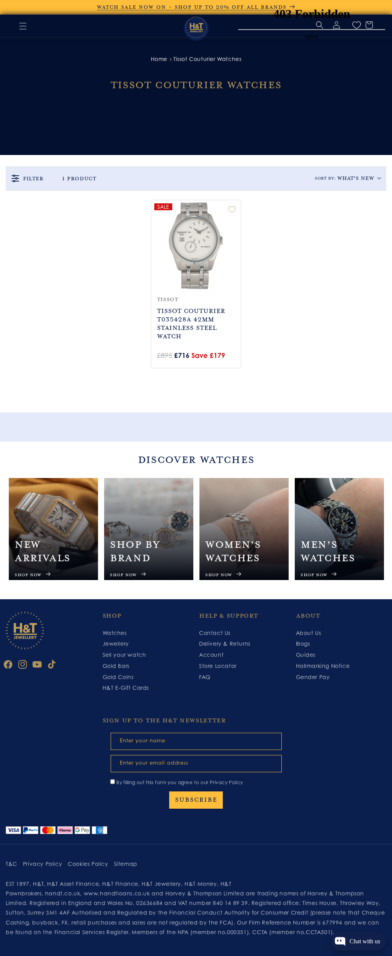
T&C (11, 863)
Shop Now (28, 575)
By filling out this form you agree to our (179, 782)
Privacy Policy (226, 782)
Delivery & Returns (224, 643)
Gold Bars (116, 666)
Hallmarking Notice (323, 666)
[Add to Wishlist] (232, 209)
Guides (306, 654)
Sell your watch (124, 654)
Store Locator (218, 666)
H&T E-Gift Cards (126, 687)
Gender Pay (313, 677)
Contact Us (214, 633)
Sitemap (125, 863)
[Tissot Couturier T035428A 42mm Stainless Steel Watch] (196, 245)
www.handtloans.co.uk (118, 893)
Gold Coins (118, 677)
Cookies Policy (88, 863)
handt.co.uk (62, 893)
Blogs (303, 643)
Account (211, 654)
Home (159, 59)
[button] (23, 26)
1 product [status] (79, 178)
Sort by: (344, 178)
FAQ (205, 677)
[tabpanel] (53, 529)
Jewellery (116, 643)
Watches (115, 633)
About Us (308, 633)
